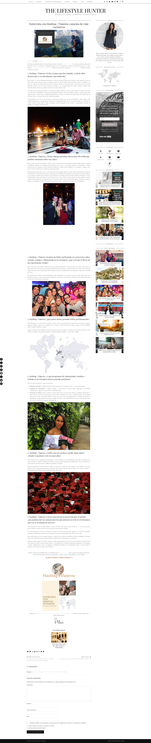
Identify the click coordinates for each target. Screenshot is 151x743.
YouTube (63, 613)
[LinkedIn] (1, 373)
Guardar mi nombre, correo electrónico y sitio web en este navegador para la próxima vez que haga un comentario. (58, 723)
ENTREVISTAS (63, 20)
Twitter (39, 67)
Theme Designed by (115, 741)
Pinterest (44, 67)
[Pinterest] (109, 1)
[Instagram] (107, 1)
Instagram (43, 613)
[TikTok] (115, 1)
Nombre (29, 703)
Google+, (58, 613)
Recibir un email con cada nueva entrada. (37, 728)
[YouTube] (112, 1)
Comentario (30, 685)
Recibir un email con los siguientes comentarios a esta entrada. (41, 725)
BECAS (75, 1)
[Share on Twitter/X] (32, 651)
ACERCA (39, 1)
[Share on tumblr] (37, 651)
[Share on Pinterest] (35, 651)
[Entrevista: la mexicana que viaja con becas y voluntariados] (59, 637)
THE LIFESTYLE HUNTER (75, 10)
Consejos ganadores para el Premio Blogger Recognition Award (40, 658)
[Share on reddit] (43, 651)
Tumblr (49, 67)
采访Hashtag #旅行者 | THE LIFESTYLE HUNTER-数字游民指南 (49, 672)
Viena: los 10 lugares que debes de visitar (75, 658)
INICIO (31, 1)
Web (28, 716)
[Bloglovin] (120, 1)
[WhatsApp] (1, 366)
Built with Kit (105, 136)
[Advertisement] (59, 240)
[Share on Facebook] (30, 651)
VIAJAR (67, 1)
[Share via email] (28, 651)
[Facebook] (117, 1)
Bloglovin (69, 613)
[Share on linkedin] (41, 651)
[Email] (1, 380)
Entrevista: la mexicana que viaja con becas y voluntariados (59, 645)
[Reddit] (1, 376)
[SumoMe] (1, 383)
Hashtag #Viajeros (67, 64)
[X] (1, 362)
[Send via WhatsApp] (39, 651)
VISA (82, 1)
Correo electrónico (32, 710)
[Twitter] (104, 1)
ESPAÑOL (90, 1)
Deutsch (41, 61)
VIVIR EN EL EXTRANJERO (53, 1)
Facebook (34, 67)
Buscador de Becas (63, 553)
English (29, 61)
